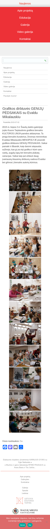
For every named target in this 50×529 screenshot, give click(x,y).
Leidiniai (25, 493)
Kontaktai (25, 38)
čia (21, 441)
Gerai (22, 525)
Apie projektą (25, 10)
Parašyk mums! (10, 96)
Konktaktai (25, 482)
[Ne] (46, 522)
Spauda (25, 491)
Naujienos (25, 3)
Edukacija (25, 17)
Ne (30, 525)
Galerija (25, 24)
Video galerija (25, 31)
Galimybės (25, 479)
